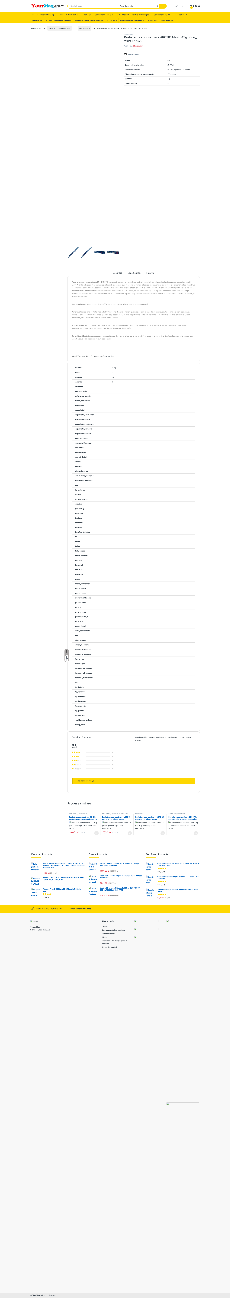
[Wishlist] (176, 6)
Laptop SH (87, 15)
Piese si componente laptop (43, 15)
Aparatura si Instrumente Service (88, 20)
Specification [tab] (134, 273)
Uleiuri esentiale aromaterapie (132, 20)
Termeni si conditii (109, 947)
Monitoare (36, 20)
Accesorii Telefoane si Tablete (58, 20)
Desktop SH (124, 15)
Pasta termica (84, 28)
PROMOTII (124, 814)
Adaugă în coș (129, 833)
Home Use (111, 20)
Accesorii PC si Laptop (69, 15)
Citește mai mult (96, 833)
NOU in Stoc (152, 20)
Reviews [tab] (150, 273)
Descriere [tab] (117, 273)
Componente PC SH (162, 15)
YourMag (36, 1295)
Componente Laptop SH (104, 15)
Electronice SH (167, 20)
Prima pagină (36, 28)
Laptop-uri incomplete (141, 15)
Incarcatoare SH (181, 15)
